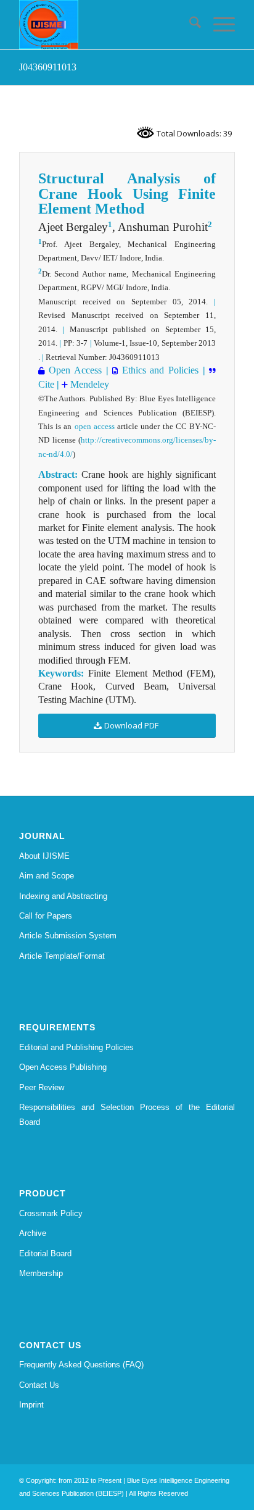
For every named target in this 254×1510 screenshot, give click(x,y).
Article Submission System (68, 935)
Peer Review (41, 1087)
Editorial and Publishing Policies (76, 1047)
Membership (41, 1273)
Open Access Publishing (63, 1067)
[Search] (189, 24)
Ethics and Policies (158, 370)
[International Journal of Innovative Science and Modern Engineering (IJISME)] (105, 24)
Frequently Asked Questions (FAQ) (81, 1364)
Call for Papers (45, 915)
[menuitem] (189, 24)
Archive (32, 1233)
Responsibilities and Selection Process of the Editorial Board (127, 1114)
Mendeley (88, 384)
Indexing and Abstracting (63, 896)
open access (95, 426)
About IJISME (44, 856)
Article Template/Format (62, 956)
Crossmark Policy (51, 1213)
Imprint (31, 1404)
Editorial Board (45, 1253)
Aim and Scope (46, 875)
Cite (46, 384)
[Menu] (218, 24)
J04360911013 (47, 67)
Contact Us (39, 1385)
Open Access (73, 370)
